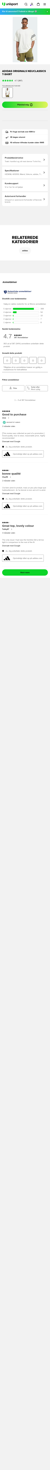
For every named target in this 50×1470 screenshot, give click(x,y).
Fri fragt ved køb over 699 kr (22, 132)
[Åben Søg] (26, 4)
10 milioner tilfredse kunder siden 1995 (27, 143)
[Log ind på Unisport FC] (32, 4)
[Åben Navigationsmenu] (44, 4)
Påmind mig (23, 105)
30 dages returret (17, 137)
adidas (25, 251)
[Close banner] (47, 11)
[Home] (10, 4)
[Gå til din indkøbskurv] (38, 4)
